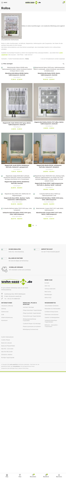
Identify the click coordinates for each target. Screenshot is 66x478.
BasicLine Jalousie (6, 343)
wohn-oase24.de (14, 364)
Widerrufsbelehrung (7, 317)
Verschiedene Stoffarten (52, 305)
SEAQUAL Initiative (6, 354)
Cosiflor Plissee (5, 340)
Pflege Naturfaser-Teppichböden (32, 310)
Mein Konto (48, 291)
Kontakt (47, 283)
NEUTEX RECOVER (6, 351)
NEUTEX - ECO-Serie (7, 348)
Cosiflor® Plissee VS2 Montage (32, 323)
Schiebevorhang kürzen (51, 311)
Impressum (4, 320)
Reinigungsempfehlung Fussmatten (29, 320)
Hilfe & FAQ (48, 297)
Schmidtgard (16, 77)
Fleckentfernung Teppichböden (32, 316)
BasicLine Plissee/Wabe (8, 346)
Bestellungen (48, 294)
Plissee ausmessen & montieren (32, 326)
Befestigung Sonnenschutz (30, 329)
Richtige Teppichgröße (7, 357)
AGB (2, 314)
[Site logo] (33, 2)
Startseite (4, 58)
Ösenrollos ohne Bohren (51, 314)
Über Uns (47, 286)
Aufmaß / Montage (28, 307)
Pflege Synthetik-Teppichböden (32, 313)
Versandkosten (16, 366)
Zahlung (3, 308)
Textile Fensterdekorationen (16, 58)
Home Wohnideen (17, 202)
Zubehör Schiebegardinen (52, 317)
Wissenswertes (50, 303)
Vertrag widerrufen (50, 288)
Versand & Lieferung (7, 305)
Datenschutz (4, 311)
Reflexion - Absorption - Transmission (51, 325)
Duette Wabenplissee (7, 337)
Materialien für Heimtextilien (52, 308)
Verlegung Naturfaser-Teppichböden (51, 321)
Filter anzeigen (8, 63)
